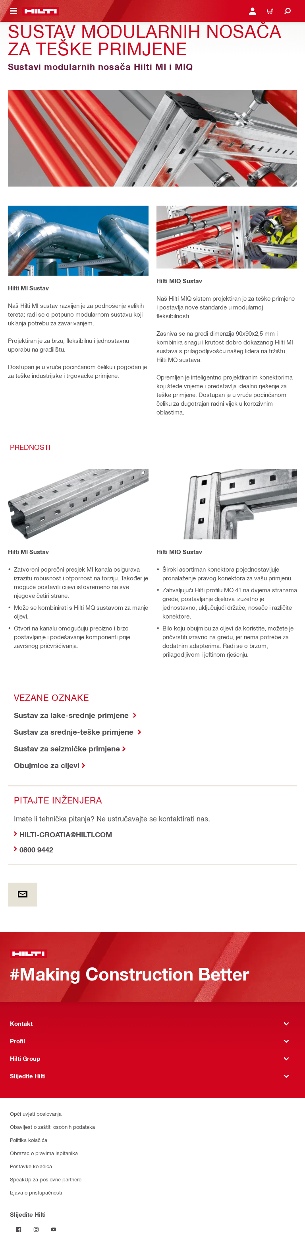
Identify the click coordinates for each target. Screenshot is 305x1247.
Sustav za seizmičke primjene (67, 748)
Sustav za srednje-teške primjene (74, 731)
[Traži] (287, 11)
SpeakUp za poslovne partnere (45, 1179)
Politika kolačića (28, 1140)
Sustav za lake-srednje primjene (72, 715)
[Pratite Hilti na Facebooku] (18, 1229)
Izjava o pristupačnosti (36, 1192)
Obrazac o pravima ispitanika (44, 1153)
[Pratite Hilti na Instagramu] (36, 1229)
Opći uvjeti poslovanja (36, 1114)
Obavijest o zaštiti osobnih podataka (52, 1127)
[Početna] (40, 11)
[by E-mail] (22, 895)
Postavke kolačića (31, 1166)
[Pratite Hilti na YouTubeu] (53, 1229)
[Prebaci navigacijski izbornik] (13, 11)
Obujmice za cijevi (46, 765)
